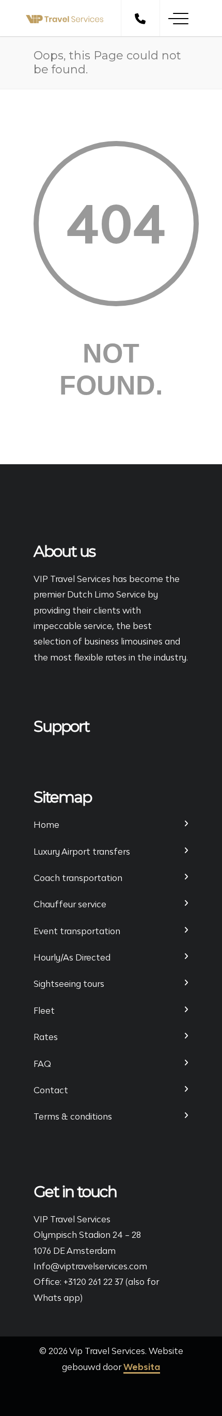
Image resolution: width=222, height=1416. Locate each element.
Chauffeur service (70, 904)
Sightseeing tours (69, 984)
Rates (46, 1037)
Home (46, 825)
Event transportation (77, 931)
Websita (141, 1367)
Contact (51, 1090)
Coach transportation (78, 878)
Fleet (44, 1010)
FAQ (42, 1064)
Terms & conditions (73, 1116)
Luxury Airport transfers (82, 851)
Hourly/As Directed (72, 957)
